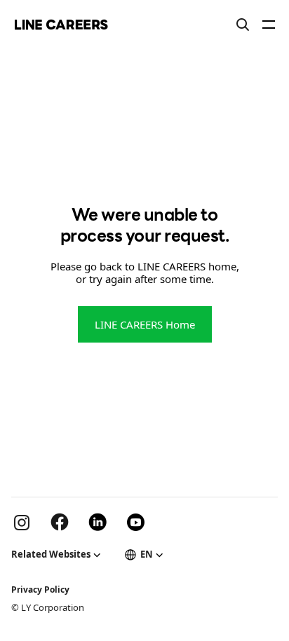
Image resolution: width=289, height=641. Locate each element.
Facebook (59, 521)
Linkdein (97, 521)
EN (146, 554)
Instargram (21, 521)
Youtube (135, 521)
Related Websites (50, 554)
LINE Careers (61, 24)
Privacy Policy (40, 589)
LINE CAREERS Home (145, 324)
